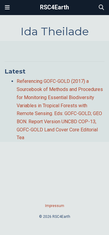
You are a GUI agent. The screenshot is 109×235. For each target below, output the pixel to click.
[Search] (101, 7)
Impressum (54, 206)
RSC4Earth (54, 7)
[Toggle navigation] (7, 7)
